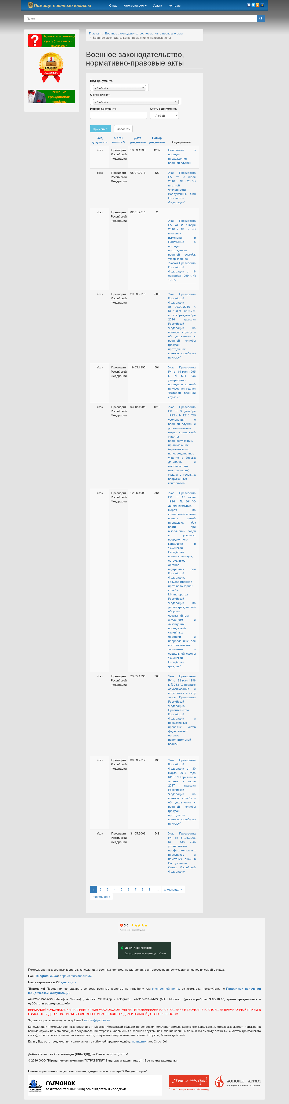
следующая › (173, 889)
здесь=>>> (68, 982)
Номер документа (103, 108)
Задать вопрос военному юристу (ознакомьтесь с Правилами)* (59, 41)
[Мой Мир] (262, 4)
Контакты (174, 5)
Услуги (157, 5)
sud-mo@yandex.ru (97, 1020)
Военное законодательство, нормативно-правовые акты (144, 33)
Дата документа (138, 139)
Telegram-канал (46, 976)
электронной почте (165, 988)
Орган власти (100, 94)
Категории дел (134, 5)
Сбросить (123, 129)
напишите (139, 1041)
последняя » (101, 896)
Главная (94, 33)
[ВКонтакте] (249, 4)
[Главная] (30, 5)
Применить (100, 129)
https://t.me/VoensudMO (76, 976)
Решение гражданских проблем (59, 96)
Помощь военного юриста (62, 5)
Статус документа (163, 108)
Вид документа (101, 80)
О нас (113, 5)
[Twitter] (253, 4)
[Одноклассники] (258, 4)
